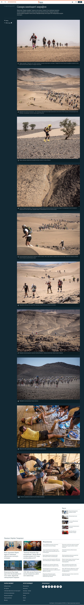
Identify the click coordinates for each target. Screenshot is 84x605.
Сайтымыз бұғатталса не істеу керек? (12, 590)
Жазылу (6, 600)
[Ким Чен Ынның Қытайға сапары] (65, 532)
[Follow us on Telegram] (55, 586)
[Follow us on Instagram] (52, 586)
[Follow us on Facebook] (43, 586)
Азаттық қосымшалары (9, 593)
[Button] (6, 21)
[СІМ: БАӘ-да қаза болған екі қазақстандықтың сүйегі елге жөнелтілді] (32, 565)
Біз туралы (6, 588)
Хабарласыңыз (7, 586)
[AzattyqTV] (72, 2)
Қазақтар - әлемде (27, 590)
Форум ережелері (8, 597)
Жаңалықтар (26, 586)
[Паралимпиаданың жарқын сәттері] (65, 512)
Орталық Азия (26, 593)
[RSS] (58, 586)
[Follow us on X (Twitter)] (46, 586)
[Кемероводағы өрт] (65, 517)
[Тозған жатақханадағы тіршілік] (65, 527)
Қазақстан (25, 588)
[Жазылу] (60, 586)
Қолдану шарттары (8, 595)
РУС (76, 2)
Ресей (24, 595)
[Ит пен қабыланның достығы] (65, 522)
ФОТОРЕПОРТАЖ (12, 2)
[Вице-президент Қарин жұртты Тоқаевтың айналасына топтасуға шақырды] (13, 546)
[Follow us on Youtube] (49, 586)
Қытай (24, 597)
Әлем (24, 600)
